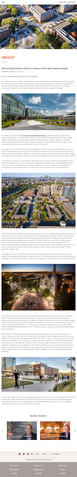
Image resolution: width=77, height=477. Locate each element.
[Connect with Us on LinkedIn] (27, 454)
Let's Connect (55, 454)
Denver (62, 473)
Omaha (62, 469)
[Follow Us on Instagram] (31, 454)
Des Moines (14, 465)
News (36, 454)
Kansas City (38, 465)
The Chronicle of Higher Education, (33, 135)
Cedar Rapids (14, 469)
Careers (44, 454)
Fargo (14, 473)
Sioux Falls (62, 465)
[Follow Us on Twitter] (23, 454)
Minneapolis (38, 469)
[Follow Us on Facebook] (19, 454)
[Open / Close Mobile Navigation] (5, 2)
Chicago (38, 473)
